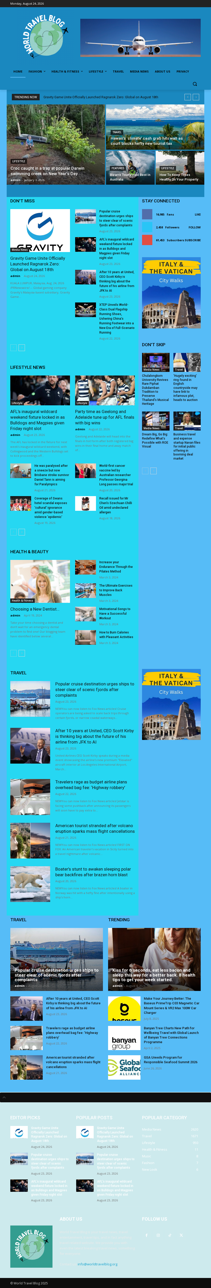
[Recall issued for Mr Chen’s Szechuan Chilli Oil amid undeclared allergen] (85, 503)
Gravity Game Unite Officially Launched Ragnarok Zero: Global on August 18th (100, 97)
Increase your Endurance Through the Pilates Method (116, 566)
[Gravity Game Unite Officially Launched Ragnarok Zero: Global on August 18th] (40, 230)
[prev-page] (13, 347)
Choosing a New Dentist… (34, 609)
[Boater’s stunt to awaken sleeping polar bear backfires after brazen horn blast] (30, 884)
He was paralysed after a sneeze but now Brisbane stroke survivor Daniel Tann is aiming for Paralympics (51, 475)
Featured (118, 168)
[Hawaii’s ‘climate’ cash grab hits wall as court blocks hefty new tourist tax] (155, 127)
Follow (195, 227)
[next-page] (22, 347)
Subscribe (193, 240)
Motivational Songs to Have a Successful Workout (114, 613)
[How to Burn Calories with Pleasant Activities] (85, 637)
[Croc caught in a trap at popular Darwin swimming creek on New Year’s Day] (56, 144)
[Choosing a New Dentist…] (40, 581)
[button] (195, 84)
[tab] (105, 1097)
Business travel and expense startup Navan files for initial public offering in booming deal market (186, 446)
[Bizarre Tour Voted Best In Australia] (130, 168)
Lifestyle (18, 161)
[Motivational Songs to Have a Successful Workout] (85, 614)
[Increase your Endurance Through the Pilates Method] (85, 567)
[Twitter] (181, 1235)
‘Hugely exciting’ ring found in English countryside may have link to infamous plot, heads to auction (185, 388)
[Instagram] (158, 1235)
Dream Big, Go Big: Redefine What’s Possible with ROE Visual (155, 440)
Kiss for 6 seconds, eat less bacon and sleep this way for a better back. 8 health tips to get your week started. (153, 975)
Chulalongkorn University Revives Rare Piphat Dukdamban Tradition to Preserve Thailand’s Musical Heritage (155, 390)
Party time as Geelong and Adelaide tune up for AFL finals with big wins (104, 417)
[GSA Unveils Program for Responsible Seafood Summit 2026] (124, 1067)
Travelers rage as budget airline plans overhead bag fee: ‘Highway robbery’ (72, 1032)
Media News (20, 250)
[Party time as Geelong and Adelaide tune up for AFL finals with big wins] (105, 390)
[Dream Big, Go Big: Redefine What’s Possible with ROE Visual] (156, 421)
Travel (116, 132)
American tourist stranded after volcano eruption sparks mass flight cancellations (73, 1062)
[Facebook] (146, 1235)
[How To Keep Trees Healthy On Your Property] (180, 168)
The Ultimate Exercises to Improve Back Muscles (116, 590)
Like (198, 214)
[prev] (187, 97)
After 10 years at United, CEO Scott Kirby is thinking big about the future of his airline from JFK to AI (116, 281)
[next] (196, 97)
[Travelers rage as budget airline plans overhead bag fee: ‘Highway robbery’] (30, 797)
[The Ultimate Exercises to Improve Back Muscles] (85, 590)
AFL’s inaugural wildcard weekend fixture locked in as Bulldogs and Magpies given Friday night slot (116, 249)
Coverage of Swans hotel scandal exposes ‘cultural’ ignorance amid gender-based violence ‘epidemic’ (50, 508)
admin (15, 276)
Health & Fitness (22, 600)
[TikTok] (169, 1235)
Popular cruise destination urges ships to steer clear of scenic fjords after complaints (94, 689)
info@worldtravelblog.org (97, 1264)
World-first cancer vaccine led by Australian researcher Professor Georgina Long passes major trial (116, 475)
